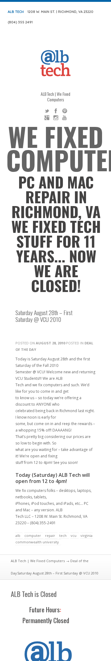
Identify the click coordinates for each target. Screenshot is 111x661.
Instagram (55, 117)
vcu (73, 535)
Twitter (46, 110)
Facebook (55, 110)
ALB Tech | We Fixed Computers (38, 560)
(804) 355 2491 (20, 22)
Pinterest (64, 110)
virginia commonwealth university (53, 538)
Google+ (46, 117)
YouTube (64, 117)
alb (17, 535)
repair (50, 535)
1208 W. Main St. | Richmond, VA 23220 (60, 12)
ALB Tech (16, 12)
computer (32, 535)
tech (63, 535)
